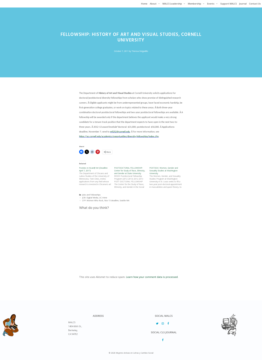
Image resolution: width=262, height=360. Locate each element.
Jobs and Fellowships (91, 194)
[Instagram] (162, 323)
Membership (194, 3)
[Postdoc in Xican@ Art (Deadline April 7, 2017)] (96, 176)
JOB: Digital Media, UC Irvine (94, 197)
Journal (243, 3)
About (153, 3)
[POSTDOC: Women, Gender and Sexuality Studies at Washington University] (166, 177)
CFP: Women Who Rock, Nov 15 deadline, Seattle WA (105, 200)
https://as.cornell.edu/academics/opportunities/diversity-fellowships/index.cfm (119, 136)
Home (144, 3)
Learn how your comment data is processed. (152, 277)
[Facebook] (168, 323)
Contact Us (255, 3)
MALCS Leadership (172, 3)
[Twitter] (157, 323)
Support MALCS (228, 3)
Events (210, 3)
